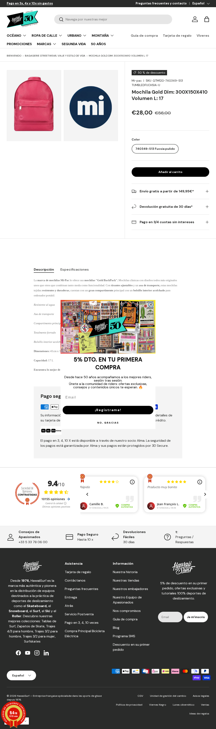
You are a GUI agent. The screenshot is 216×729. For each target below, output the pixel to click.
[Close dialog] (150, 304)
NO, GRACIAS (108, 422)
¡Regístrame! (108, 410)
